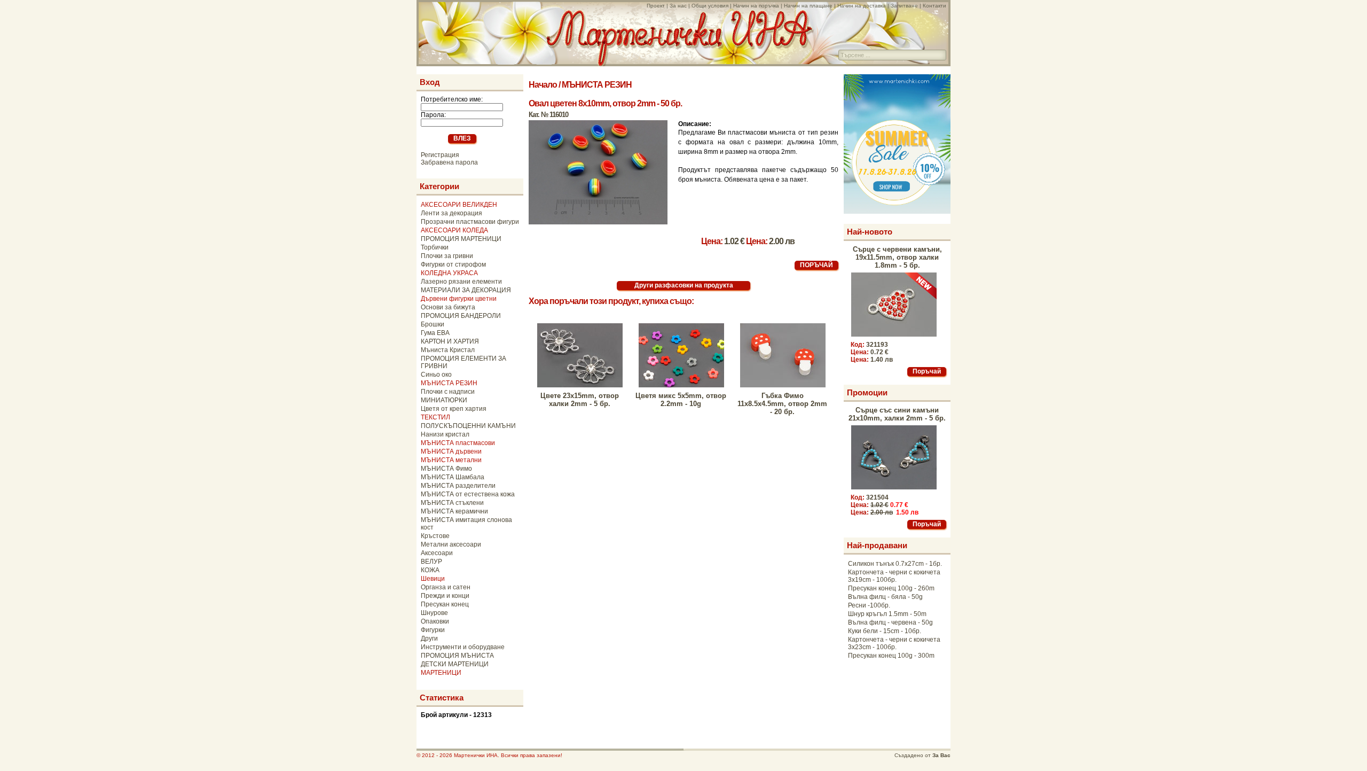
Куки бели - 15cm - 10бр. (884, 631)
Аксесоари (437, 553)
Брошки (432, 324)
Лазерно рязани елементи (461, 281)
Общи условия (710, 6)
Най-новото (869, 231)
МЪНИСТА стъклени (452, 503)
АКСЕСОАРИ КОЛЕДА (454, 230)
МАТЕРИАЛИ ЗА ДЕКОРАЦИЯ (466, 290)
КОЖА (430, 570)
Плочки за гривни (447, 256)
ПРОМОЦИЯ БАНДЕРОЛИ (461, 316)
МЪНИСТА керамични (454, 511)
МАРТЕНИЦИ (441, 672)
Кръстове (435, 536)
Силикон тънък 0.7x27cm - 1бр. (895, 563)
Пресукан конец (445, 604)
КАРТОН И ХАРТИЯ (450, 341)
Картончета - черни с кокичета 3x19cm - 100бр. (894, 575)
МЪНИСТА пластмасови (458, 443)
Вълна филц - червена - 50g (890, 622)
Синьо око (436, 374)
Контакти (934, 6)
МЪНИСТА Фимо (446, 468)
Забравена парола (449, 162)
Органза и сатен (445, 587)
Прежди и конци (445, 595)
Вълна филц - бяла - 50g (885, 597)
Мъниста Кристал (448, 350)
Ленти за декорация (451, 213)
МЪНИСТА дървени (451, 451)
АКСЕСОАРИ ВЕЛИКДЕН (459, 204)
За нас (678, 6)
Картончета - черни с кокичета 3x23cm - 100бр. (894, 643)
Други (429, 638)
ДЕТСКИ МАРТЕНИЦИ (455, 664)
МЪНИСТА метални (451, 460)
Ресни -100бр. (869, 605)
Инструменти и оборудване (463, 647)
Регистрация (440, 155)
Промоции (867, 392)
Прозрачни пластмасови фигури (470, 221)
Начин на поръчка (756, 6)
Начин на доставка (861, 6)
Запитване (904, 6)
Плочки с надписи (448, 391)
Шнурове (434, 613)
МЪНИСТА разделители (458, 485)
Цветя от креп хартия (453, 408)
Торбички (435, 247)
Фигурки (433, 630)
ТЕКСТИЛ (435, 417)
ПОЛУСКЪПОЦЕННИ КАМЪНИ (468, 426)
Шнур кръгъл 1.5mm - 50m (887, 614)
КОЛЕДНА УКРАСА (449, 273)
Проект (656, 6)
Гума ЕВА (435, 333)
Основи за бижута (448, 307)
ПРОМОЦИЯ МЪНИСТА (457, 655)
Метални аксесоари (451, 544)
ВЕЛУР (431, 561)
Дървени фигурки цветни (459, 298)
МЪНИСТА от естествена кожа (468, 494)
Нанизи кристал (445, 434)
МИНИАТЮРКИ (444, 400)
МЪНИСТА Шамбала (452, 477)
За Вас (941, 755)
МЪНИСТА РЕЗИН (449, 383)
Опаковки (435, 621)
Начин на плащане (808, 6)
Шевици (433, 578)
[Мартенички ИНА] (679, 63)
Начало (543, 84)
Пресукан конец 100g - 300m (891, 655)
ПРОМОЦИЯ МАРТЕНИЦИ (461, 239)
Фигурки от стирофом (453, 264)
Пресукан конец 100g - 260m (891, 588)
